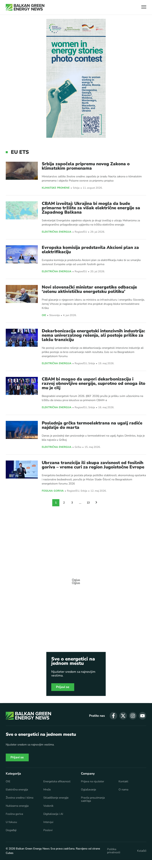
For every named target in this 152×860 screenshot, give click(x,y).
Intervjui (48, 822)
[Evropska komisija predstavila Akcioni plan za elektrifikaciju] (22, 254)
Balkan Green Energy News (33, 848)
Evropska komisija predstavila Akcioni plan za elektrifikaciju (90, 249)
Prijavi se (62, 687)
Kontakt (123, 781)
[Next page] (96, 502)
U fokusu (11, 822)
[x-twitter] (123, 716)
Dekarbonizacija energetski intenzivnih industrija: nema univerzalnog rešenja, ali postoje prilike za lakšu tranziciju (93, 335)
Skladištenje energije (55, 797)
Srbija (76, 188)
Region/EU (81, 232)
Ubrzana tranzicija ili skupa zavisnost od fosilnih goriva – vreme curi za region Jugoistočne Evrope (93, 465)
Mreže (47, 789)
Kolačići (141, 850)
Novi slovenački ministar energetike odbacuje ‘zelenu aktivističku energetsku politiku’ (89, 289)
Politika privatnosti (113, 851)
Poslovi (47, 830)
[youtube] (142, 716)
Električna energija (56, 232)
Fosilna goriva (53, 491)
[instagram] (133, 716)
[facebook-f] (113, 716)
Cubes (9, 853)
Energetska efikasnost (56, 781)
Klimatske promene (56, 188)
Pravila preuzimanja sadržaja (93, 799)
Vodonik (48, 805)
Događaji (11, 830)
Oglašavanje (88, 789)
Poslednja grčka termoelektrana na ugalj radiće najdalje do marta (92, 425)
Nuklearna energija (17, 805)
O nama (123, 789)
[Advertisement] (76, 579)
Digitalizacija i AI (53, 814)
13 (88, 503)
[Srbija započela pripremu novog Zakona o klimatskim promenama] (22, 171)
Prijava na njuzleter (92, 781)
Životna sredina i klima (19, 797)
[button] (143, 7)
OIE (44, 315)
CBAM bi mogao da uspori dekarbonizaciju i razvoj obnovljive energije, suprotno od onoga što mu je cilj (93, 383)
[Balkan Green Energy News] (25, 7)
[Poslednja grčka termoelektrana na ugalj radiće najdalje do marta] (22, 430)
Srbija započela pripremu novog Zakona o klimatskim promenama (86, 166)
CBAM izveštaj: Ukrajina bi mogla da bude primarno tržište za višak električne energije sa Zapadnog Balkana (91, 207)
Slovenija (54, 315)
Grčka (78, 447)
